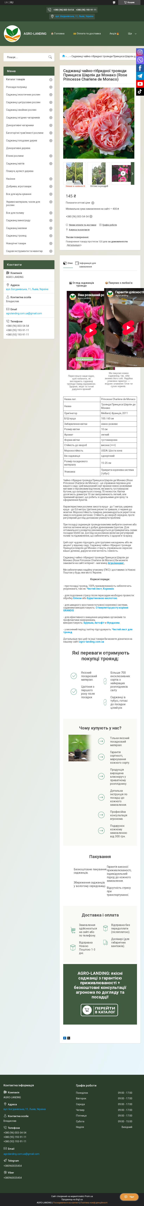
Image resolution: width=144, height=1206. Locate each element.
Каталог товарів (15, 79)
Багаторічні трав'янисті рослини (24, 132)
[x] (68, 1038)
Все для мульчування (18, 194)
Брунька (88, 622)
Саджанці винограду (18, 220)
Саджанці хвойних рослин (21, 109)
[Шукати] (50, 57)
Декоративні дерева (18, 148)
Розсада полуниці (16, 87)
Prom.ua (89, 1196)
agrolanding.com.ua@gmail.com (24, 313)
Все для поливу (15, 212)
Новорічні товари (16, 243)
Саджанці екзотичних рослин (23, 94)
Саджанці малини (16, 228)
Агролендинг (116, 563)
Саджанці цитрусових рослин (23, 102)
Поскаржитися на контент (66, 1202)
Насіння (10, 178)
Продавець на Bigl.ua (72, 1199)
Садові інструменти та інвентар (24, 251)
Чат (132, 1196)
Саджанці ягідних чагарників (23, 117)
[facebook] (64, 1038)
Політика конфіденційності (94, 1202)
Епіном (77, 598)
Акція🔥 (114, 33)
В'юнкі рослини (15, 155)
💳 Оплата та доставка (87, 33)
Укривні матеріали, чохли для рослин (23, 203)
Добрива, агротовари (18, 186)
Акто (97, 622)
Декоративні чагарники (20, 125)
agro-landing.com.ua (91, 641)
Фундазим (113, 622)
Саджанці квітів (15, 163)
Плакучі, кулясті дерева (19, 171)
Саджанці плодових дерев (21, 140)
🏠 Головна (57, 33)
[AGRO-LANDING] (12, 33)
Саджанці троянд (16, 235)
